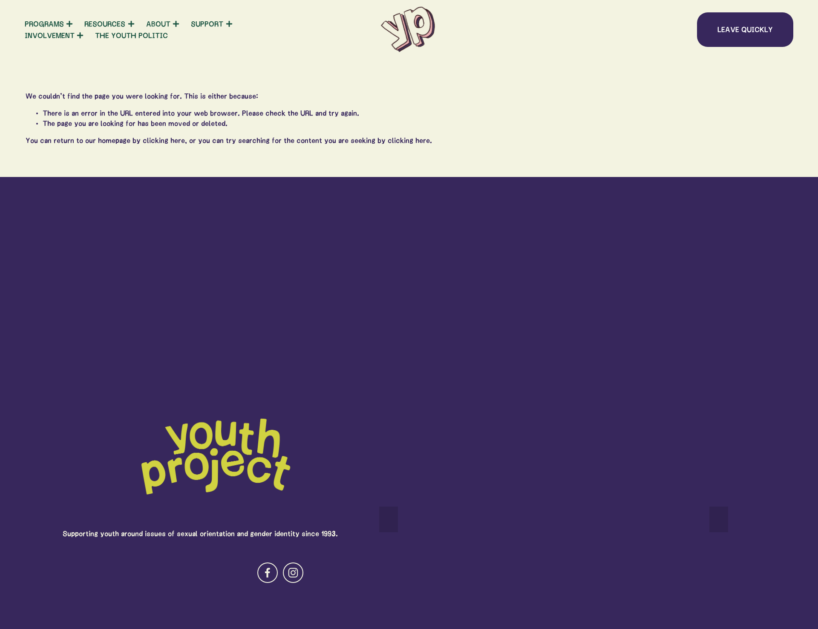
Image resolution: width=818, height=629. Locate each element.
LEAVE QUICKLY (745, 29)
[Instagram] (293, 572)
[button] (388, 519)
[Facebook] (267, 572)
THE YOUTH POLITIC (131, 35)
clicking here (164, 140)
